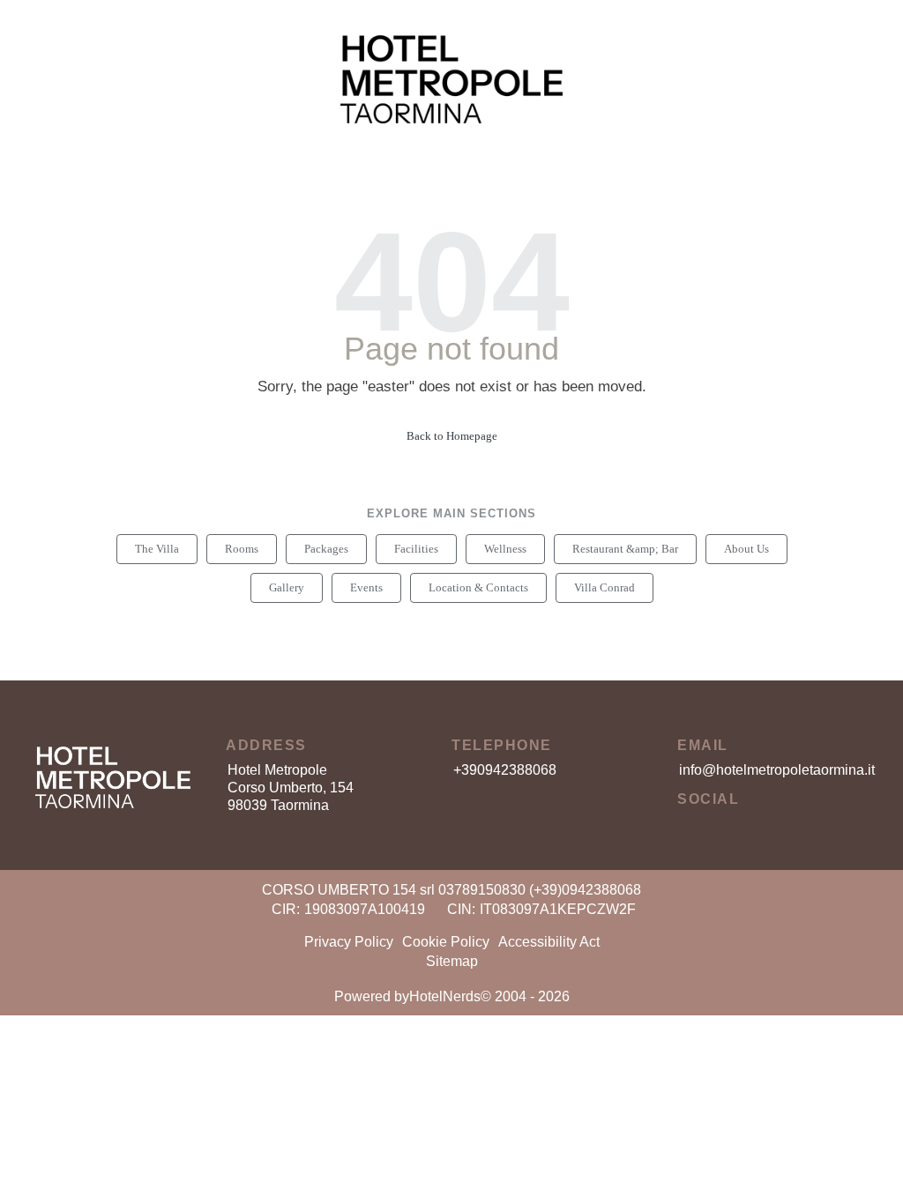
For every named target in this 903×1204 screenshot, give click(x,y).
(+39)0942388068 (585, 889)
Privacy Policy (348, 941)
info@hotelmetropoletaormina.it (777, 769)
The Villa (157, 548)
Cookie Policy (445, 941)
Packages (326, 548)
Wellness (505, 548)
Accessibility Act (549, 941)
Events (366, 587)
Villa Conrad (604, 587)
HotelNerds (445, 996)
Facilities (416, 548)
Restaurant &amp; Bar (625, 548)
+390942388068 (504, 769)
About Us (746, 548)
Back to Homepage (452, 435)
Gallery (286, 587)
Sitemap (452, 961)
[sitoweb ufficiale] (113, 766)
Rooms (241, 548)
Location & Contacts (478, 587)
